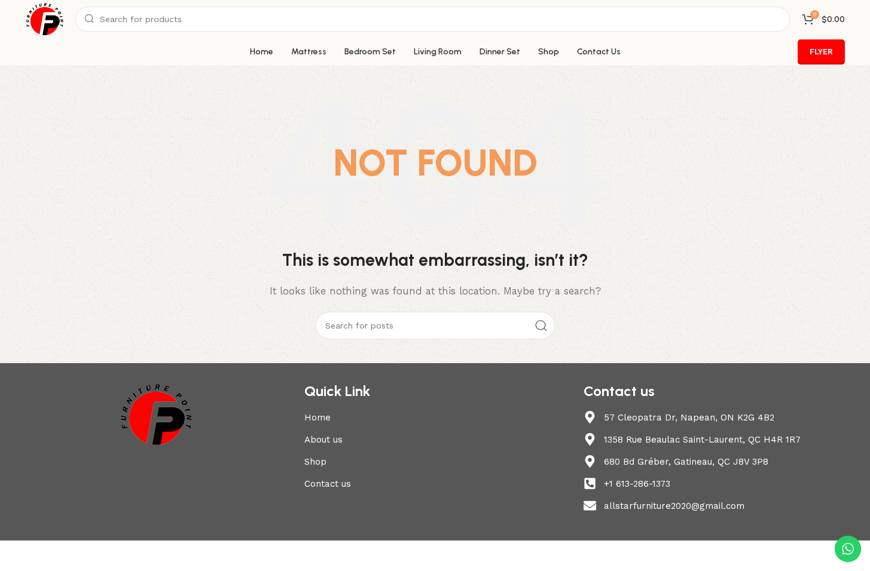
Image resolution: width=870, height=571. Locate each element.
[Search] (541, 325)
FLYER (821, 51)
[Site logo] (45, 18)
